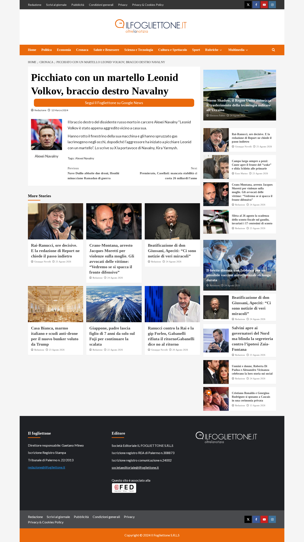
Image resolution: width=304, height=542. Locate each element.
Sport (196, 50)
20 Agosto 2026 (180, 350)
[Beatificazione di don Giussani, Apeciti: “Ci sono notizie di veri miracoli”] (172, 221)
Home (32, 50)
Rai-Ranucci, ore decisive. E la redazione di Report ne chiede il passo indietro (55, 250)
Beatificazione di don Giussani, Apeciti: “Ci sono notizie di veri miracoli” (172, 250)
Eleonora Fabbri (217, 115)
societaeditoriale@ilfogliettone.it (135, 467)
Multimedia (236, 50)
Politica (46, 50)
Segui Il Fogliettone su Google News (114, 102)
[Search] (273, 50)
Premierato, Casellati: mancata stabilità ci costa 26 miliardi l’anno (168, 173)
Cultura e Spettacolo (172, 50)
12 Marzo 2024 (59, 110)
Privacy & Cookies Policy (148, 4)
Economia (64, 50)
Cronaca (82, 50)
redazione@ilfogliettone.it (46, 467)
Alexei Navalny (84, 158)
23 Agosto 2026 (57, 350)
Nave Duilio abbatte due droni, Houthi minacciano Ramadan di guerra (93, 173)
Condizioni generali (101, 4)
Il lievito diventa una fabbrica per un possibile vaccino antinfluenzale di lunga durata (238, 275)
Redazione (34, 4)
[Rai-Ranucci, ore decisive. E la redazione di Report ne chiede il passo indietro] (55, 221)
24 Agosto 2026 (115, 277)
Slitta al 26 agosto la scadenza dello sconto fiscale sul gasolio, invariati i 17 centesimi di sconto (252, 219)
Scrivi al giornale (56, 4)
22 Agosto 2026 (115, 350)
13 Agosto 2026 (257, 405)
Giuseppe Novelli (42, 261)
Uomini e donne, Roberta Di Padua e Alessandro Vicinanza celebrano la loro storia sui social (252, 370)
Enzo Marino (241, 173)
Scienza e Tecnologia (138, 50)
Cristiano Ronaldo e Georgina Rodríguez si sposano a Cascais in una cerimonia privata (251, 397)
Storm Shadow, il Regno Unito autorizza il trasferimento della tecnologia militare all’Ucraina (238, 105)
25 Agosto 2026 (63, 261)
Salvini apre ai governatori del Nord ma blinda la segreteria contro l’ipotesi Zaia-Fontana (252, 339)
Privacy (122, 4)
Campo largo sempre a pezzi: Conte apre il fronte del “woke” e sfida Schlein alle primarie (251, 165)
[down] (220, 50)
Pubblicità (77, 4)
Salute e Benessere (106, 50)
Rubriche (211, 50)
